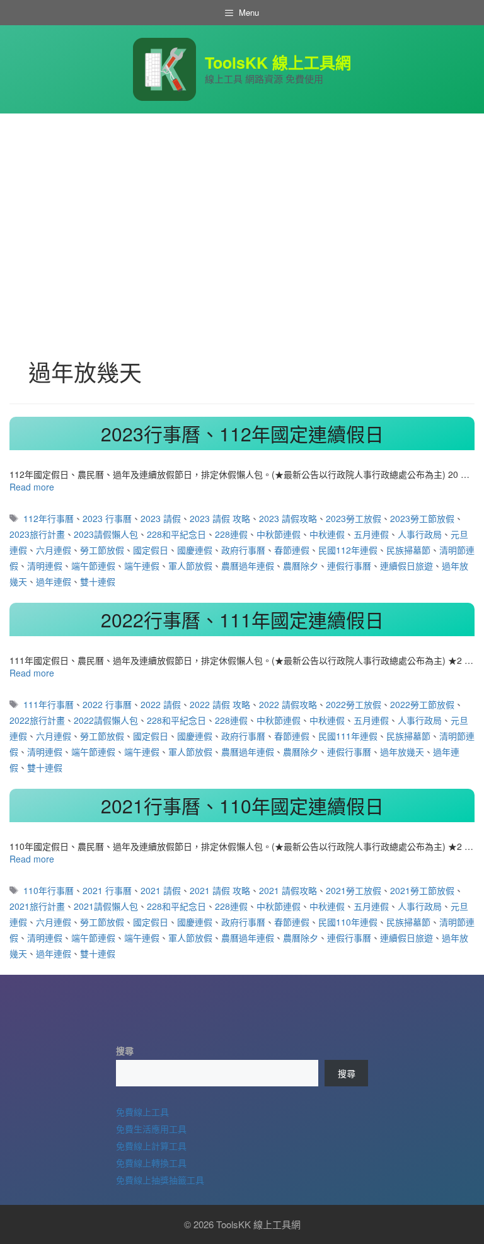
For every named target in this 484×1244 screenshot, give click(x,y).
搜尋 (125, 1050)
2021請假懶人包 (106, 906)
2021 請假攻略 (288, 890)
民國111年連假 (347, 736)
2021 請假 (161, 890)
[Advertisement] (242, 208)
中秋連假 (327, 534)
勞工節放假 (102, 550)
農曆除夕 (300, 565)
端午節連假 (93, 565)
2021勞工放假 (353, 890)
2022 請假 (161, 704)
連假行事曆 (349, 565)
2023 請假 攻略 (220, 518)
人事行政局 (420, 534)
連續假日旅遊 (406, 565)
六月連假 (53, 550)
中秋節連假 (278, 534)
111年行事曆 (48, 704)
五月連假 (371, 534)
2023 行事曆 (107, 518)
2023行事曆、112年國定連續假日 (242, 433)
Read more (31, 486)
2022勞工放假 (353, 704)
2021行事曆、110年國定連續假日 (242, 805)
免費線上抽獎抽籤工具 (160, 1179)
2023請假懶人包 (106, 534)
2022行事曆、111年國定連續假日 (242, 619)
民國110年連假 (347, 922)
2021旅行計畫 (37, 906)
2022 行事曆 (107, 704)
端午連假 (141, 565)
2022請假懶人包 (106, 720)
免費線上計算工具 (151, 1145)
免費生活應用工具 (151, 1128)
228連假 (231, 534)
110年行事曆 (48, 890)
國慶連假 (194, 550)
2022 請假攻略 (288, 704)
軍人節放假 (190, 565)
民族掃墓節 (408, 550)
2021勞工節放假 (422, 890)
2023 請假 (161, 518)
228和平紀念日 (176, 534)
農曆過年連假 (247, 565)
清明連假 (44, 565)
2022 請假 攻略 (220, 704)
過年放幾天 (402, 751)
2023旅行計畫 (37, 534)
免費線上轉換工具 (151, 1162)
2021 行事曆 (107, 890)
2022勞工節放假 (422, 704)
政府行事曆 (243, 550)
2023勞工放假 (353, 518)
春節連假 (291, 550)
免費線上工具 (142, 1111)
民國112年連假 (347, 550)
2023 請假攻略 (288, 518)
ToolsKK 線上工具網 (278, 62)
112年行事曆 (48, 518)
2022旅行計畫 (37, 720)
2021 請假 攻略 (220, 890)
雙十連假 (97, 581)
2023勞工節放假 (422, 518)
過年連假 (53, 581)
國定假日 (150, 550)
